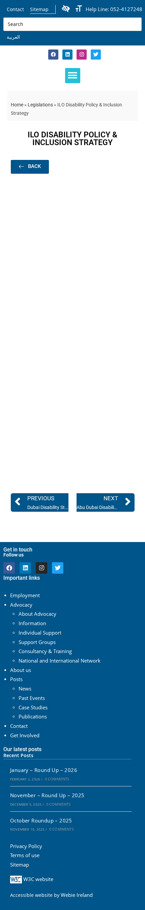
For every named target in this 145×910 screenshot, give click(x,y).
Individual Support (40, 632)
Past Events (32, 698)
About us (20, 670)
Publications (33, 716)
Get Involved (24, 735)
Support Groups (37, 642)
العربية (13, 37)
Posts (16, 679)
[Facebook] (53, 54)
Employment (25, 595)
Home (17, 104)
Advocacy (21, 604)
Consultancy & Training (45, 651)
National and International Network (59, 660)
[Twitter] (57, 568)
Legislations (40, 104)
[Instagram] (82, 54)
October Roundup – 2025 (41, 820)
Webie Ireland (77, 895)
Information (32, 623)
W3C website (37, 879)
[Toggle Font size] (78, 8)
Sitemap (39, 9)
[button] (72, 75)
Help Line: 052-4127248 (114, 9)
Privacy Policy (26, 846)
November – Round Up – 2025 (47, 795)
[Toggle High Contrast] (66, 8)
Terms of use (24, 855)
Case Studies (33, 707)
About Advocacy (37, 613)
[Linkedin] (67, 54)
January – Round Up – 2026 (43, 770)
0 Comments (57, 778)
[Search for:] (72, 24)
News (25, 688)
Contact (15, 9)
